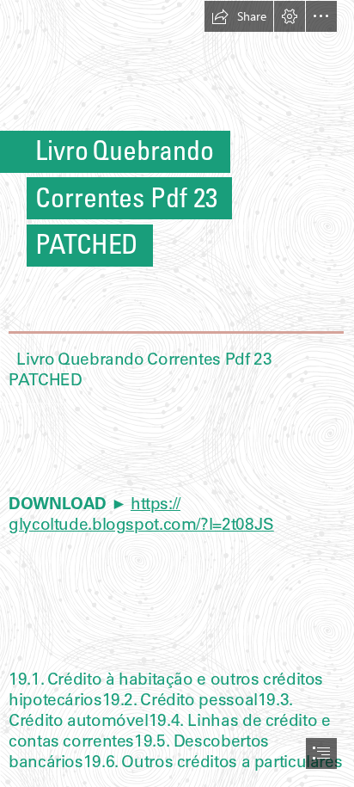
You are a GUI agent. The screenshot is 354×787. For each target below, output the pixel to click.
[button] (238, 16)
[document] (177, 393)
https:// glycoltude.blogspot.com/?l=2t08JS (141, 513)
